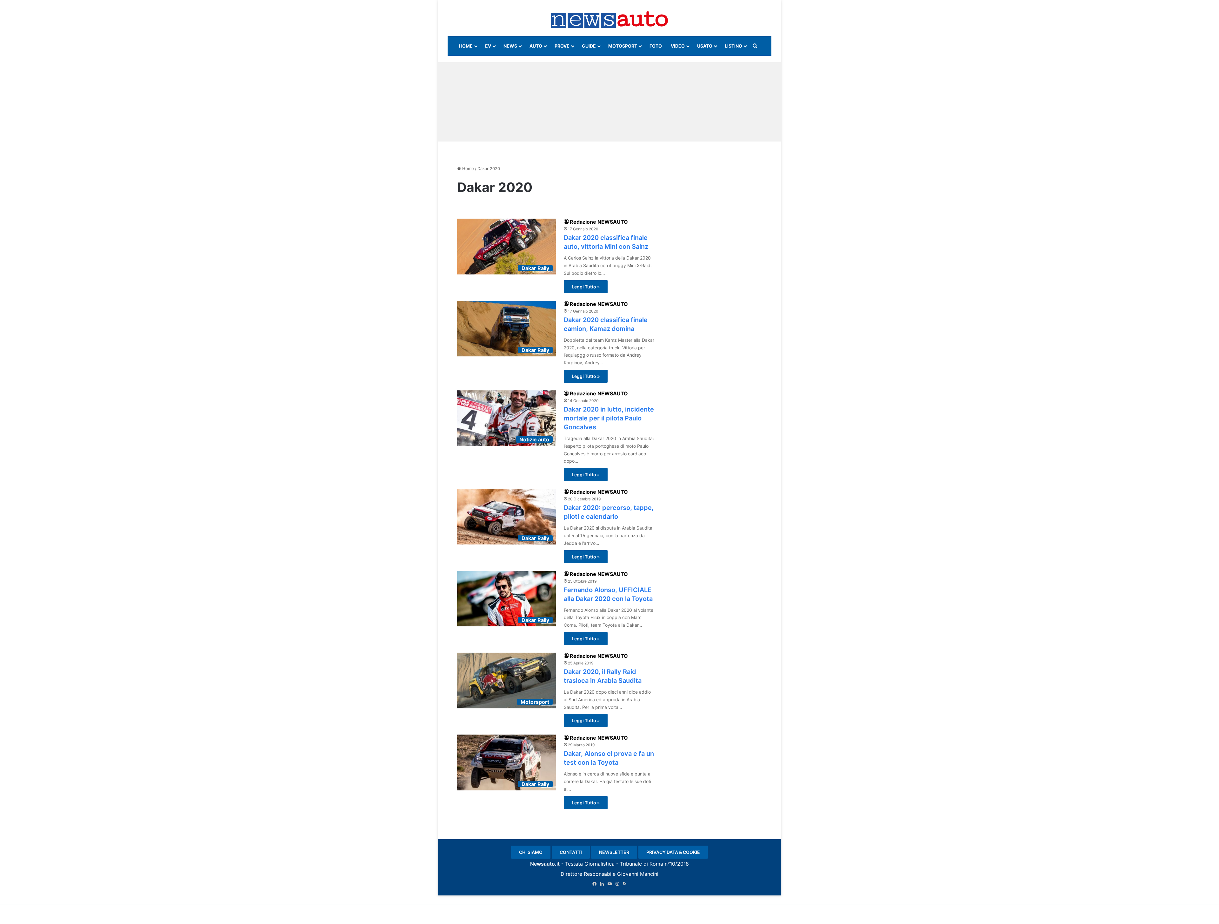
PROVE (562, 46)
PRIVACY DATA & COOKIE (673, 852)
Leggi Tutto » (586, 286)
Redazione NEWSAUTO (599, 222)
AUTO (536, 46)
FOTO (655, 46)
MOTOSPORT (622, 46)
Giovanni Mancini (637, 874)
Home (467, 168)
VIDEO (678, 46)
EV (488, 46)
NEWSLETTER (614, 852)
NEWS (510, 46)
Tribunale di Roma (641, 864)
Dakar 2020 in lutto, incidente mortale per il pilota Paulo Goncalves (609, 418)
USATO (704, 46)
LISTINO (733, 46)
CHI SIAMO (531, 852)
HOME (466, 46)
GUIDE (589, 46)
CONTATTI (571, 852)
